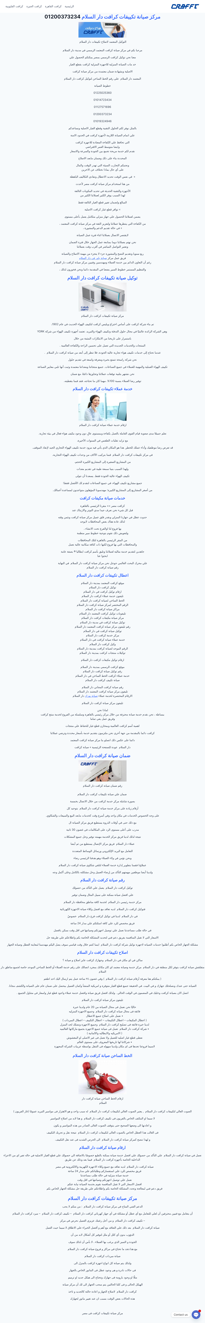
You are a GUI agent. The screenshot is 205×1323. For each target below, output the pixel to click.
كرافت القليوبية (14, 6)
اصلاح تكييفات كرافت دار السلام (102, 952)
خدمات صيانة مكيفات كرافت (102, 498)
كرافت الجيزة (34, 6)
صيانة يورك (91, 695)
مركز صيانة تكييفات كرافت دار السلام (121, 16)
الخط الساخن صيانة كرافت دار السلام (102, 1055)
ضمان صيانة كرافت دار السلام (103, 755)
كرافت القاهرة (53, 6)
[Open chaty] (196, 1314)
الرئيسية (69, 6)
